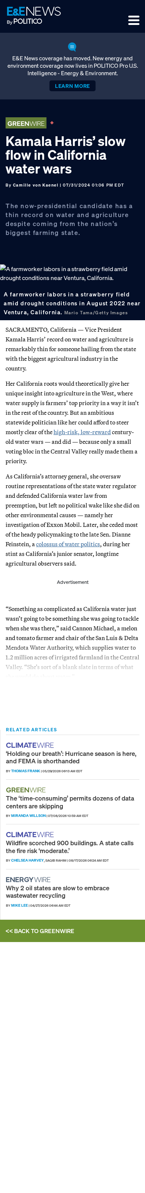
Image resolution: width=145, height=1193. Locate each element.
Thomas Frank (25, 771)
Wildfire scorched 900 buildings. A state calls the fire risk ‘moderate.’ (69, 847)
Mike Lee (19, 905)
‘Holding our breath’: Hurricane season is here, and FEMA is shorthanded (71, 757)
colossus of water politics (68, 544)
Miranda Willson (28, 815)
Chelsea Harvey (27, 860)
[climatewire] (31, 745)
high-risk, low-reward (82, 432)
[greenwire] (27, 790)
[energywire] (29, 879)
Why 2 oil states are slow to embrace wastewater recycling (57, 892)
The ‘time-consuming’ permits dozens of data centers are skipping (70, 802)
